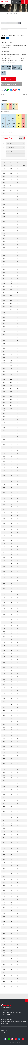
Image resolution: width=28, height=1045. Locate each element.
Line (9, 1039)
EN (16, 2)
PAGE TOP (26, 1000)
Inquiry (9, 79)
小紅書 (23, 1039)
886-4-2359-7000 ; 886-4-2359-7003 (12, 1012)
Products (7, 13)
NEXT (23, 94)
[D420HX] (14, 22)
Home (3, 13)
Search (12, 2)
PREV (4, 94)
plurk (16, 90)
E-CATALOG (4, 1030)
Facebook (5, 1039)
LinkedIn (19, 1039)
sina (13, 90)
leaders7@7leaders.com (6, 1019)
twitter (11, 90)
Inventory (22, 2)
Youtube (16, 1039)
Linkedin (19, 90)
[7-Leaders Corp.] (4, 2)
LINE (8, 90)
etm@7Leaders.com (10, 1017)
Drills (11, 13)
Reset (21, 138)
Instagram (12, 1039)
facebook (5, 90)
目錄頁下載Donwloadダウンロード (12, 84)
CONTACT (3, 1032)
